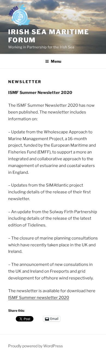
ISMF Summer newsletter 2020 (38, 297)
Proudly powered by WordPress (35, 346)
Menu (56, 61)
